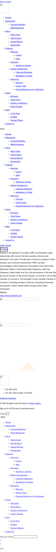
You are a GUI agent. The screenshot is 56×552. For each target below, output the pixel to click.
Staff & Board (15, 38)
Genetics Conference (18, 103)
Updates (13, 117)
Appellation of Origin (24, 76)
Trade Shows (15, 100)
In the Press (15, 114)
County (18, 55)
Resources (14, 79)
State (18, 59)
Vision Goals (15, 35)
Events (8, 93)
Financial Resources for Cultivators (29, 89)
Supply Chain (21, 86)
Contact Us (9, 124)
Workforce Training (23, 66)
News (7, 110)
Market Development (18, 69)
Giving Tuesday (16, 107)
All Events (14, 96)
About (7, 31)
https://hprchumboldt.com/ (11, 296)
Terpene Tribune (16, 120)
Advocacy (14, 52)
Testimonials (15, 45)
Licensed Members (17, 25)
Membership (10, 21)
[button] (28, 129)
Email (2, 414)
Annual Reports (16, 42)
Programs (9, 48)
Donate (8, 18)
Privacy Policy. (35, 403)
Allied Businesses (17, 28)
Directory (19, 83)
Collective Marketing (24, 72)
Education (14, 62)
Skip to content (5, 2)
